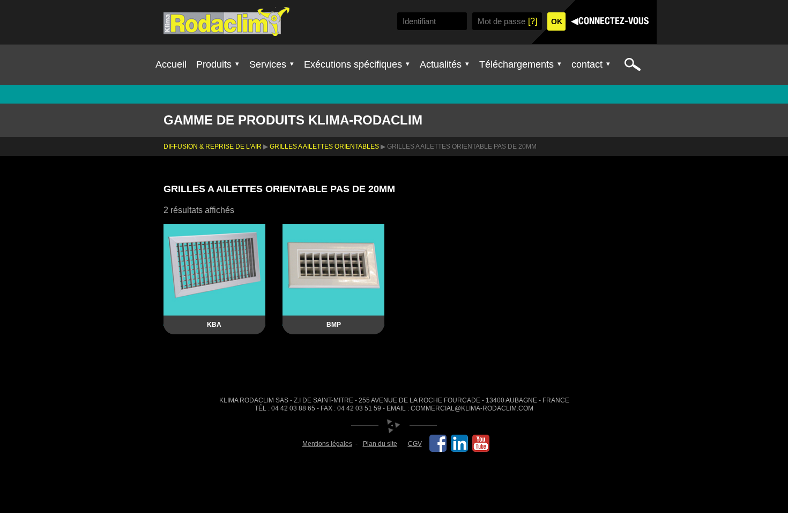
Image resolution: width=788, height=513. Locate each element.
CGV (415, 444)
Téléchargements (516, 64)
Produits (214, 64)
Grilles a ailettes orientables (324, 146)
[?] (532, 21)
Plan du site (380, 444)
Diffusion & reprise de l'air (212, 146)
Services (267, 64)
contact (587, 64)
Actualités (441, 64)
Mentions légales (327, 444)
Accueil (171, 64)
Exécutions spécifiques (353, 64)
